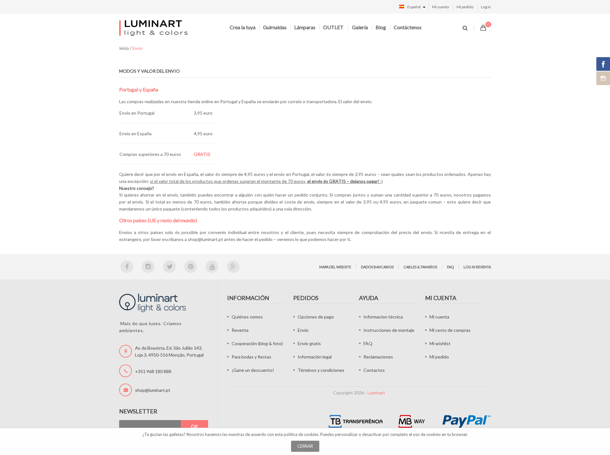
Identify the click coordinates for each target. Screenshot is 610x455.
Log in (486, 6)
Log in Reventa (477, 267)
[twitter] (169, 266)
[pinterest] (190, 266)
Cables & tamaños (420, 267)
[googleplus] (233, 266)
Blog (381, 27)
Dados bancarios (377, 267)
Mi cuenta (440, 6)
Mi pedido (465, 6)
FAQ (450, 267)
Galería (360, 27)
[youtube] (212, 266)
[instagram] (148, 266)
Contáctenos (408, 27)
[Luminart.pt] (154, 28)
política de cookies (301, 434)
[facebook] (126, 266)
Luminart (376, 392)
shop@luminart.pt (205, 239)
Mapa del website (335, 267)
